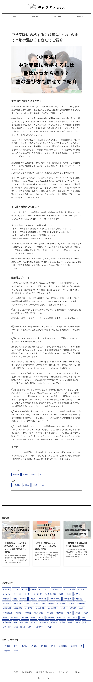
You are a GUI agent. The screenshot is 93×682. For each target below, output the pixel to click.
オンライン (44, 589)
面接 (31, 627)
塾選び (51, 603)
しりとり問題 (70, 589)
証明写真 (45, 622)
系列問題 (7, 622)
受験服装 (68, 599)
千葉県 (23, 599)
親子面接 (24, 622)
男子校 (25, 618)
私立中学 (61, 618)
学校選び (81, 603)
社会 (41, 618)
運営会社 (77, 672)
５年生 (16, 589)
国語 (27, 603)
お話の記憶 (57, 589)
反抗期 (33, 599)
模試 (86, 613)
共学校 (78, 594)
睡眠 (33, 618)
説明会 (54, 622)
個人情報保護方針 (27, 672)
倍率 (61, 594)
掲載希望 (80, 16)
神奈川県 (51, 618)
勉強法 (25, 474)
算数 (83, 618)
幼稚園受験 (8, 613)
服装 (69, 613)
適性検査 (7, 627)
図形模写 (18, 603)
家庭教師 (18, 608)
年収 (81, 608)
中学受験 (57, 16)
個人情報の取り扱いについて (45, 672)
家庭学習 (7, 608)
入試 (69, 594)
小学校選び (53, 608)
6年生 (34, 589)
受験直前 (79, 599)
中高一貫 (38, 594)
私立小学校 (73, 618)
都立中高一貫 (20, 627)
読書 (63, 622)
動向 (15, 599)
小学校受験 (41, 608)
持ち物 (50, 613)
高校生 (50, 627)
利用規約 (15, 672)
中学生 (28, 594)
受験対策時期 (55, 599)
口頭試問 (7, 603)
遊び (78, 622)
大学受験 (13, 16)
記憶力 (34, 622)
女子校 (71, 603)
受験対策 (43, 599)
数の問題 (60, 613)
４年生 (6, 589)
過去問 (87, 622)
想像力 (28, 613)
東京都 (78, 613)
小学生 (33, 474)
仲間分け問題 (51, 594)
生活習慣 (15, 618)
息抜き (19, 613)
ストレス (82, 589)
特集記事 (74, 646)
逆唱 (70, 622)
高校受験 (35, 16)
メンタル (7, 594)
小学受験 (29, 608)
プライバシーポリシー (64, 672)
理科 (6, 618)
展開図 (73, 608)
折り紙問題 (39, 613)
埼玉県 (36, 603)
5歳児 (25, 589)
